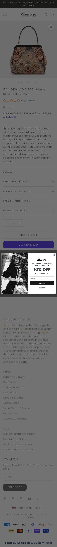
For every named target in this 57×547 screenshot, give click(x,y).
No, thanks (42, 288)
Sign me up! (42, 283)
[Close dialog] (54, 255)
